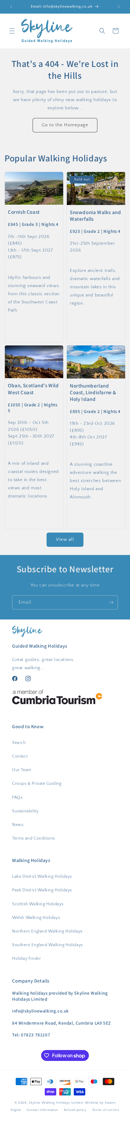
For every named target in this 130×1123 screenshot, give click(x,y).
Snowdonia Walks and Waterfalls (95, 215)
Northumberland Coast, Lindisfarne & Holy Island (93, 392)
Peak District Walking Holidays (42, 890)
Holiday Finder (26, 958)
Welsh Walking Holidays (36, 917)
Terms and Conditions (33, 838)
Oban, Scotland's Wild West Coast (33, 389)
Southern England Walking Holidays (47, 945)
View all (65, 539)
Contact (20, 756)
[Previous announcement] (11, 6)
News (17, 824)
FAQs (17, 797)
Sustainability (25, 811)
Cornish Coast (24, 212)
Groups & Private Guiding (36, 783)
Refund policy (75, 1110)
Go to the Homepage (65, 124)
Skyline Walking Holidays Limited (56, 1103)
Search (19, 742)
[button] (12, 31)
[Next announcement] (118, 6)
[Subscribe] (111, 602)
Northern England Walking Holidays (47, 931)
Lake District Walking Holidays (42, 876)
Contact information (42, 1110)
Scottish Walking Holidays (37, 904)
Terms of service (105, 1110)
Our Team (21, 770)
